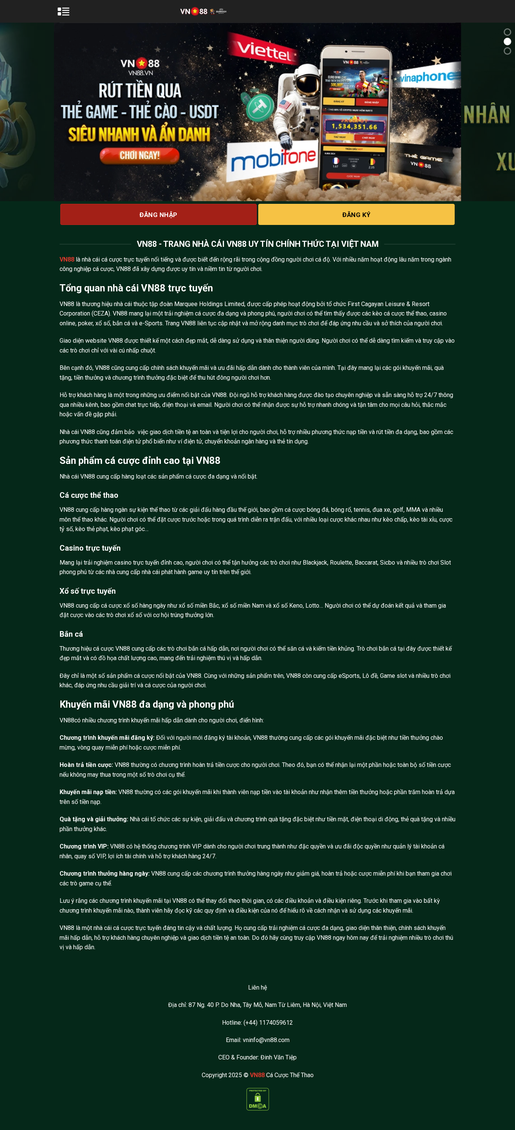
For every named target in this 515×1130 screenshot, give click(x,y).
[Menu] (68, 15)
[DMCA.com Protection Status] (257, 1098)
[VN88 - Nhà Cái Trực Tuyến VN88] (204, 11)
